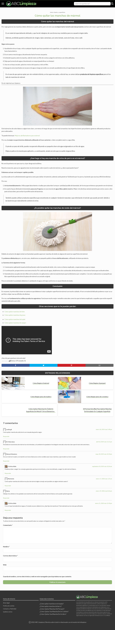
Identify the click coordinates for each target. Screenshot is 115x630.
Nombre (6, 547)
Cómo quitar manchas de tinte (14, 312)
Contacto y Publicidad (9, 609)
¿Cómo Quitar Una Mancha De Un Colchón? (54, 611)
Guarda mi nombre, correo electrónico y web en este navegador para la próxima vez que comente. (37, 576)
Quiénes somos (7, 612)
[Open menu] (3, 3)
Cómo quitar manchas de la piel (14, 319)
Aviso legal (6, 603)
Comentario (8, 525)
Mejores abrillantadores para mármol (27, 136)
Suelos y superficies (59, 12)
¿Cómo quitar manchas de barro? (51, 606)
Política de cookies (8, 606)
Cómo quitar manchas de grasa (14, 315)
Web (4, 565)
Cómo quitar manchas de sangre (15, 323)
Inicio (51, 12)
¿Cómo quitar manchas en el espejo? (52, 604)
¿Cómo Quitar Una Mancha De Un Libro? (53, 614)
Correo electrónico (10, 556)
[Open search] (112, 3)
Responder (6, 436)
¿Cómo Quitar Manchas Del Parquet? (52, 609)
